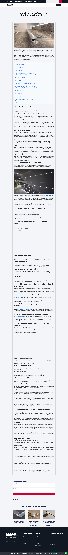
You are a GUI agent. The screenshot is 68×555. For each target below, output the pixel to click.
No (56, 553)
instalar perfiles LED (20, 327)
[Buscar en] (60, 1)
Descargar (36, 5)
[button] (13, 499)
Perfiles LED (16, 108)
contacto (43, 5)
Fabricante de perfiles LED (46, 434)
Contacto (18, 436)
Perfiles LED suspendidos (18, 316)
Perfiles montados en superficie (24, 309)
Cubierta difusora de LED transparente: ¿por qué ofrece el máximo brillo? (18, 522)
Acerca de (29, 5)
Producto (21, 5)
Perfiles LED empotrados (18, 297)
